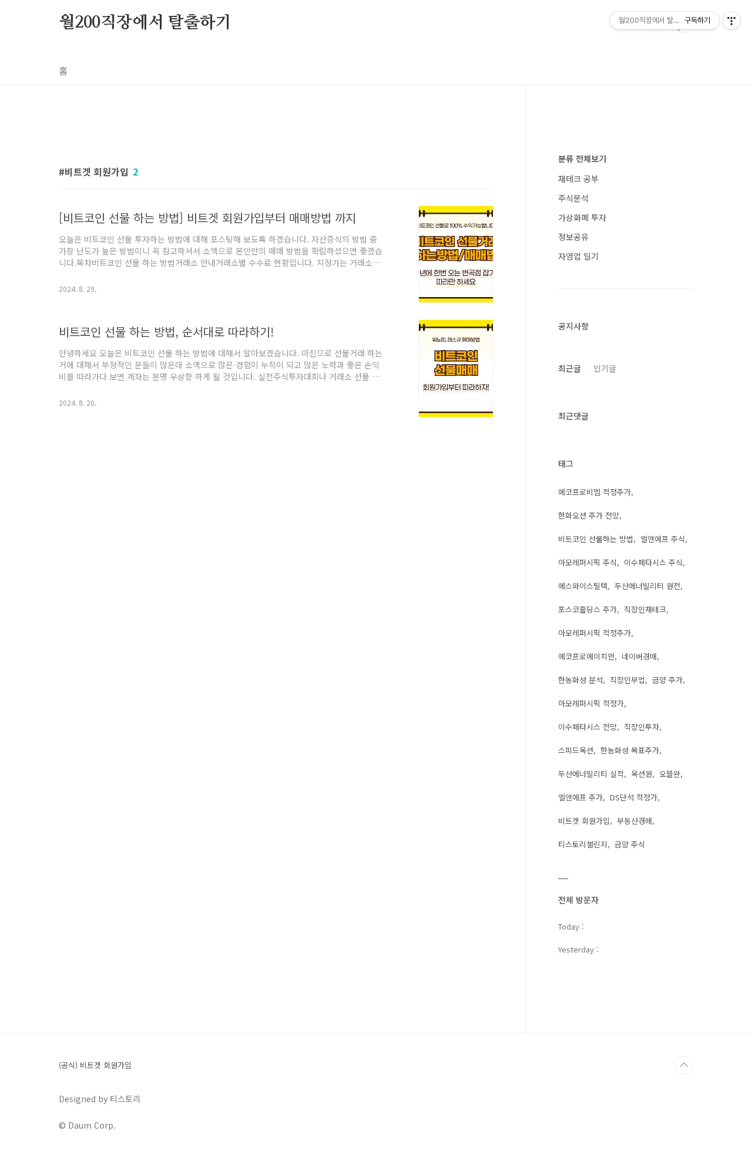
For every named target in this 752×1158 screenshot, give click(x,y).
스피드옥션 (575, 750)
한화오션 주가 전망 (588, 515)
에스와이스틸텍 (582, 585)
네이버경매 (639, 656)
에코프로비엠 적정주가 (594, 491)
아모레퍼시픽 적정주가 (594, 632)
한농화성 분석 (580, 679)
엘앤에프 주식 (662, 538)
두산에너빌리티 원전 (647, 585)
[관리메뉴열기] (731, 20)
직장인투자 (641, 726)
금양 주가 (667, 679)
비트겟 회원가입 (584, 820)
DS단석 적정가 (633, 797)
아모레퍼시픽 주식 (587, 562)
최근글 (569, 368)
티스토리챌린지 (582, 844)
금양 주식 (630, 844)
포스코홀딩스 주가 (587, 609)
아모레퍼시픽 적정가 (591, 703)
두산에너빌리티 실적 (591, 773)
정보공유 (573, 237)
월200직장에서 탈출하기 (145, 23)
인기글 (604, 368)
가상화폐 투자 (582, 217)
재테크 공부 (578, 178)
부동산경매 (634, 820)
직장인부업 (627, 679)
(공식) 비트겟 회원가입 (95, 1065)
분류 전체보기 (582, 158)
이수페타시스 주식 (653, 562)
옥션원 (641, 773)
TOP (683, 1065)
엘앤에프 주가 (580, 797)
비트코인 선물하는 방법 (595, 538)
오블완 (669, 773)
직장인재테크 (645, 609)
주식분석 (573, 198)
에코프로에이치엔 (586, 656)
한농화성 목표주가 (629, 750)
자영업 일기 (578, 256)
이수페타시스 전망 (587, 726)
